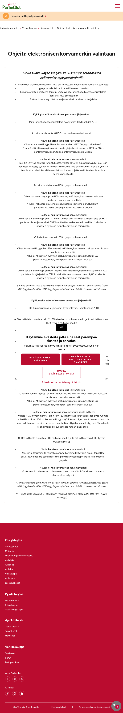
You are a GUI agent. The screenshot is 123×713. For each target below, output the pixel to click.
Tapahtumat (11, 631)
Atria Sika (9, 560)
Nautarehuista (12, 600)
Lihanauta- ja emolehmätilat (19, 555)
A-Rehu (9, 569)
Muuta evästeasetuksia (61, 372)
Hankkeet (10, 635)
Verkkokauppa (29, 28)
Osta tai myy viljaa (14, 609)
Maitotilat (9, 551)
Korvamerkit (47, 28)
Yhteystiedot (11, 546)
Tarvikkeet (10, 653)
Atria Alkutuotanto (9, 28)
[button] (117, 6)
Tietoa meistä (12, 626)
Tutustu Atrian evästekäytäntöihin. (62, 382)
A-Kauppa (10, 578)
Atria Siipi (9, 564)
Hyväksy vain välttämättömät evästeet (81, 359)
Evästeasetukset (58, 707)
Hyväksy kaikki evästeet (40, 359)
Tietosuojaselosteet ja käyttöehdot (94, 707)
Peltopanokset (12, 662)
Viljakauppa (11, 573)
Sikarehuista (11, 605)
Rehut (8, 657)
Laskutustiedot (12, 583)
